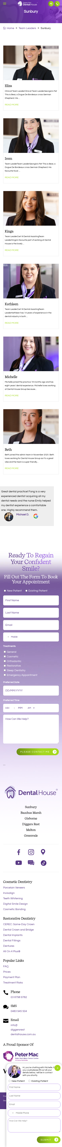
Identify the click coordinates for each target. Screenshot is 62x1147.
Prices (7, 971)
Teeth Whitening (13, 898)
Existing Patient (37, 590)
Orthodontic (14, 661)
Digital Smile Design (15, 903)
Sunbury (31, 807)
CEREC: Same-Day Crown (18, 924)
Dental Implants (13, 935)
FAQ (6, 966)
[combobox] (6, 637)
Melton (31, 830)
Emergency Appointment (22, 675)
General (11, 651)
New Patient (14, 590)
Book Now (51, 3)
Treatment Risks (13, 982)
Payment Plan (11, 977)
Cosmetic (12, 656)
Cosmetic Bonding (14, 909)
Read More (12, 104)
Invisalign (9, 893)
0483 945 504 (19, 1011)
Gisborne (31, 818)
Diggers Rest (31, 824)
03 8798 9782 (57, 3)
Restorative (14, 665)
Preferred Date (11, 682)
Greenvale (31, 835)
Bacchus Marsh (31, 812)
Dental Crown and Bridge (18, 929)
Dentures (8, 946)
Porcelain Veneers (14, 887)
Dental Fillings (11, 940)
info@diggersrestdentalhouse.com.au (23, 1030)
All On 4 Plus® (11, 951)
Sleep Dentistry (16, 670)
